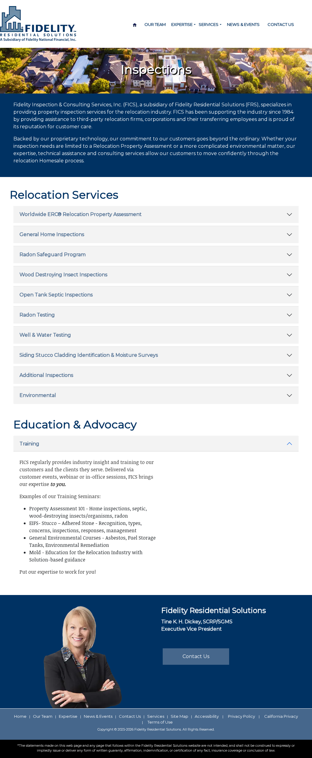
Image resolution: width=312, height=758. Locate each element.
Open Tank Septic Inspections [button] (56, 295)
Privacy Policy (241, 716)
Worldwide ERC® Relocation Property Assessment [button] (81, 214)
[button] (195, 24)
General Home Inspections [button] (52, 234)
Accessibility (207, 716)
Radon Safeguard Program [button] (53, 254)
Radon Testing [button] (37, 315)
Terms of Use (160, 722)
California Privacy (281, 716)
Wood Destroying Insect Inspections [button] (63, 275)
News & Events (243, 24)
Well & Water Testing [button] (45, 335)
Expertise (68, 716)
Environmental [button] (38, 395)
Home (20, 716)
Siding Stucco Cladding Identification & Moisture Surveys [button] (89, 355)
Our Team (155, 24)
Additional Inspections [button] (46, 375)
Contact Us (281, 24)
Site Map (179, 716)
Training (29, 444)
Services (155, 716)
